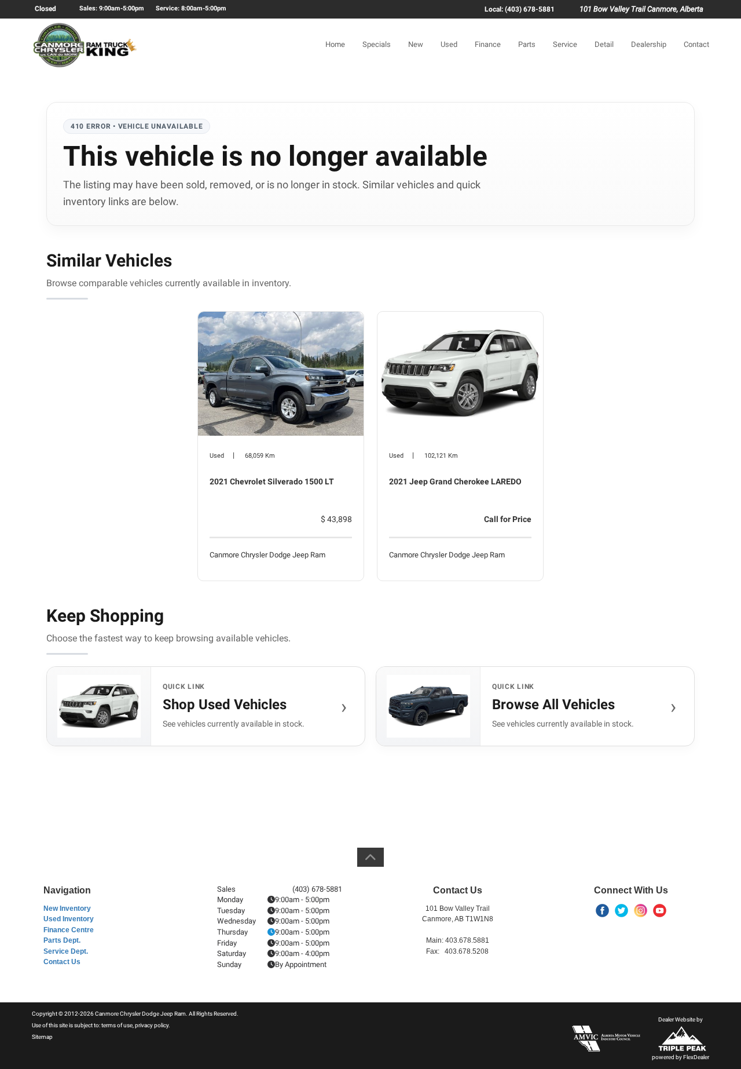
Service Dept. (65, 951)
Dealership (648, 44)
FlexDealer (696, 1057)
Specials (376, 44)
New (415, 44)
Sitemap (42, 1037)
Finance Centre (68, 930)
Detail (604, 44)
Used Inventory (68, 919)
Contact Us (61, 962)
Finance (488, 44)
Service (565, 44)
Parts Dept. (61, 940)
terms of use (117, 1025)
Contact (696, 44)
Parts (526, 44)
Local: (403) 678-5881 (520, 9)
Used (449, 44)
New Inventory (67, 908)
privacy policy (151, 1025)
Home (335, 44)
